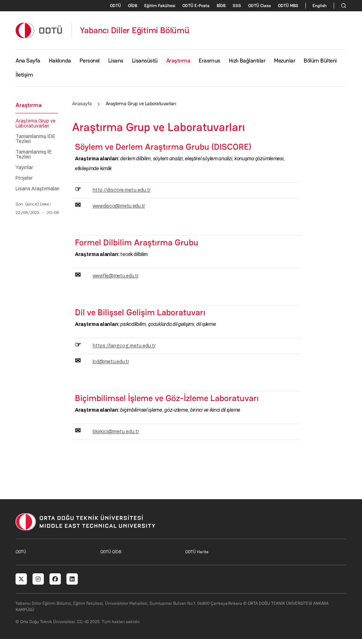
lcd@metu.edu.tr (111, 361)
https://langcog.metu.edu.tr (124, 345)
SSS (237, 5)
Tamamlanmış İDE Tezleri (36, 139)
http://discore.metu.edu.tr (122, 190)
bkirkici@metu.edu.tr (116, 431)
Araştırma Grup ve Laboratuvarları (36, 124)
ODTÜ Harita (197, 552)
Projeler (24, 178)
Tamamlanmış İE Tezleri (34, 155)
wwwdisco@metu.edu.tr (119, 206)
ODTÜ (115, 5)
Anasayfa (82, 103)
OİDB (132, 5)
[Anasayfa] (39, 30)
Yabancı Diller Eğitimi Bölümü (134, 30)
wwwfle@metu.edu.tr (116, 276)
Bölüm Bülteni (320, 60)
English (320, 5)
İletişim (24, 74)
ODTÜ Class (259, 5)
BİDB (221, 5)
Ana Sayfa (28, 60)
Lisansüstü (145, 60)
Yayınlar (24, 167)
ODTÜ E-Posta (196, 5)
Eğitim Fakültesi (159, 5)
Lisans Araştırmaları (37, 188)
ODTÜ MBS (288, 5)
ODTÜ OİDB (110, 552)
